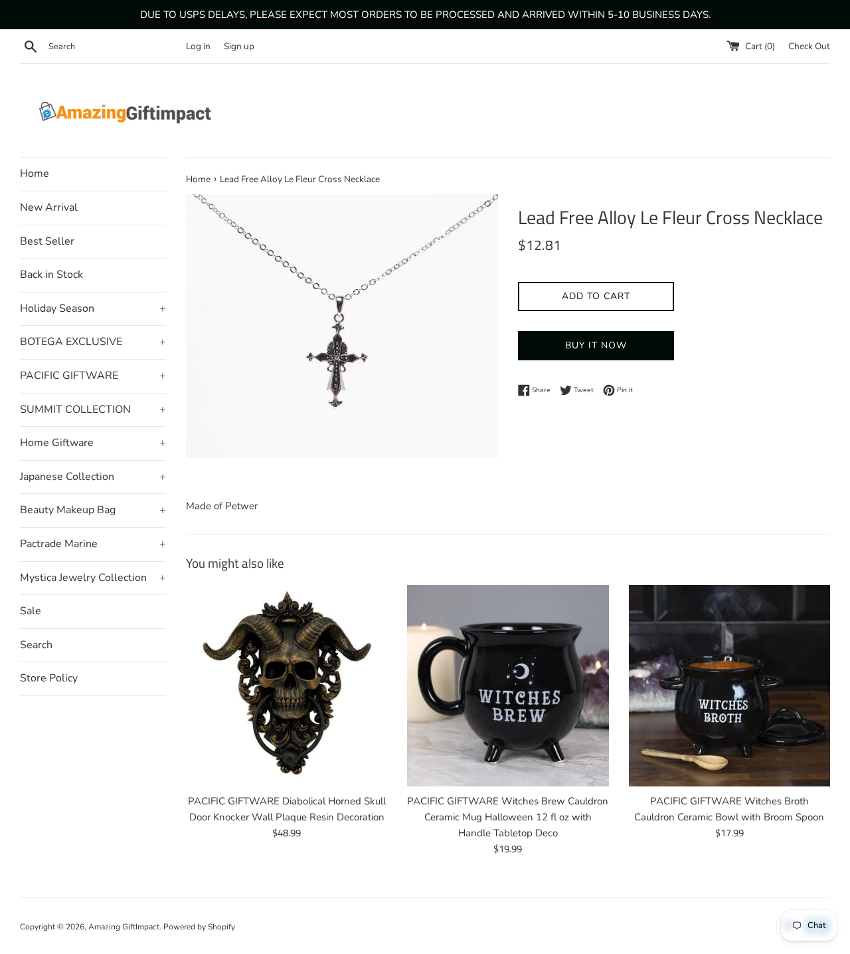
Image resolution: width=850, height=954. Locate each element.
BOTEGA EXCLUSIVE (93, 341)
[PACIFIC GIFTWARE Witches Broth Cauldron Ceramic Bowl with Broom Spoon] (729, 685)
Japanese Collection (93, 476)
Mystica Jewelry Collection (93, 577)
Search (36, 645)
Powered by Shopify (199, 926)
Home (34, 173)
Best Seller (47, 241)
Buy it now (596, 345)
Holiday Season (93, 308)
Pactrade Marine (93, 544)
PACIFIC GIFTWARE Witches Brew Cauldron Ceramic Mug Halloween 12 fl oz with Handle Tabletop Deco (507, 817)
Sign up (239, 46)
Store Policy (49, 678)
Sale (30, 611)
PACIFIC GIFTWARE (93, 375)
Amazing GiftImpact (123, 926)
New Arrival (49, 207)
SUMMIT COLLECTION (93, 409)
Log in (198, 46)
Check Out (809, 46)
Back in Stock (51, 274)
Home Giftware (93, 442)
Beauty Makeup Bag (93, 510)
